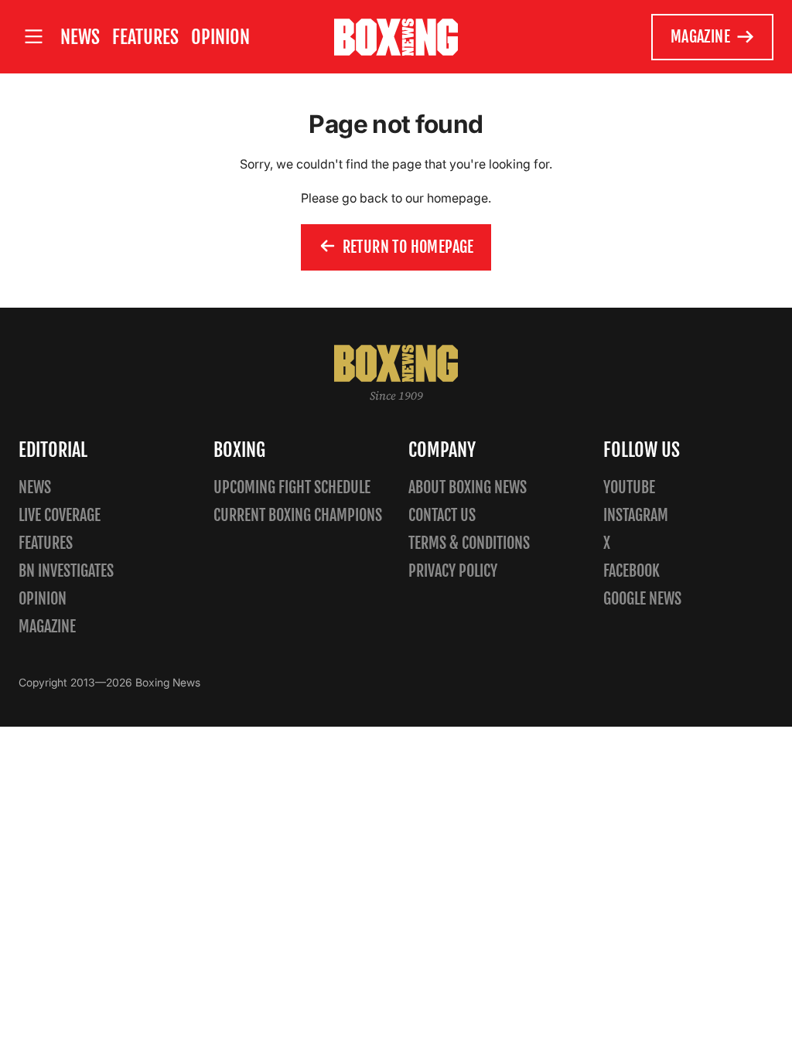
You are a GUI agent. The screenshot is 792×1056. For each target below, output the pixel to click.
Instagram (635, 515)
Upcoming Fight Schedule (291, 487)
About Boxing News (467, 487)
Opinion (220, 37)
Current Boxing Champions (297, 515)
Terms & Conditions (469, 543)
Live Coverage (60, 515)
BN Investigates (66, 571)
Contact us (442, 515)
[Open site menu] (33, 36)
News (80, 37)
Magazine (700, 36)
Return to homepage (408, 247)
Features (145, 37)
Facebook (631, 571)
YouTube (629, 487)
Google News (642, 598)
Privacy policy (452, 571)
